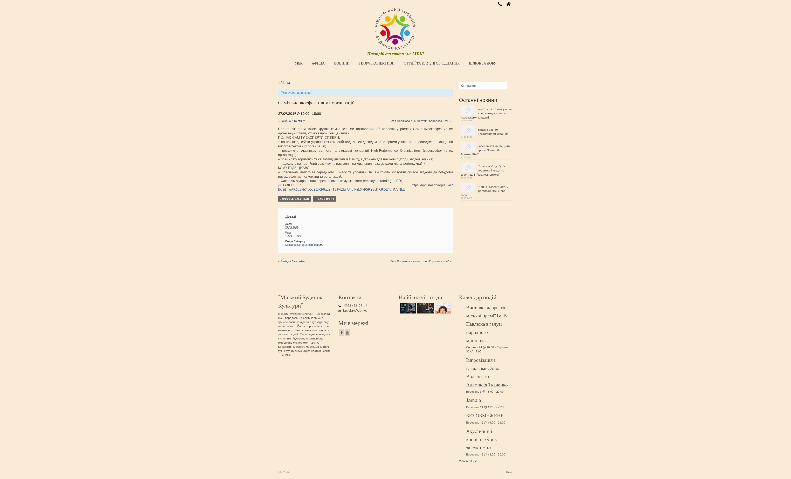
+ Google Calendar (294, 198)
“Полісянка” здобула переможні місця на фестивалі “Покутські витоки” (483, 170)
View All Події (468, 461)
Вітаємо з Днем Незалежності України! (492, 131)
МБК (299, 63)
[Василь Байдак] (442, 308)
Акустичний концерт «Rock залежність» (481, 439)
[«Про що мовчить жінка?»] (425, 308)
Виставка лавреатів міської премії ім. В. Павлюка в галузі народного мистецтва (487, 323)
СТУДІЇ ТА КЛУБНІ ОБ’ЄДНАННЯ (432, 63)
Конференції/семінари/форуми (304, 245)
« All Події (284, 82)
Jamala (473, 400)
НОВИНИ (342, 63)
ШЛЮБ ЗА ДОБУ (482, 63)
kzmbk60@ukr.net (354, 310)
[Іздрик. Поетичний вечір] (407, 308)
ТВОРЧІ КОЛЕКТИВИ (377, 63)
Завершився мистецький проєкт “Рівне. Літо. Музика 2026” (485, 150)
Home (509, 472)
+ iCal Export (324, 198)
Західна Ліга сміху (291, 121)
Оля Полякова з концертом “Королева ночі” (421, 121)
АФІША (318, 63)
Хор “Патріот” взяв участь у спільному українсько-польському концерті (486, 113)
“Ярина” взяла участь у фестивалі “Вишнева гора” (484, 190)
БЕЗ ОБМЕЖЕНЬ (484, 415)
